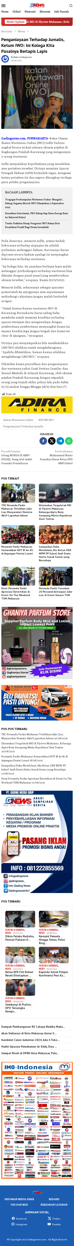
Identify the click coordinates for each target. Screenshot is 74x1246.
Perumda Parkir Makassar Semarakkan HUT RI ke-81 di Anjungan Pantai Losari (17, 550)
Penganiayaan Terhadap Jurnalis (23, 426)
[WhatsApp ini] (69, 441)
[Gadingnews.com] (37, 5)
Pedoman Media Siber (19, 1199)
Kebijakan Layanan (54, 1204)
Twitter (56, 1218)
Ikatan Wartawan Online (18, 419)
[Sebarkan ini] (43, 441)
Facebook (21, 1218)
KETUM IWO (46, 419)
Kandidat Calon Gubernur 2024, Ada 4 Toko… (30, 1040)
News (8, 933)
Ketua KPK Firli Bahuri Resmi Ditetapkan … (19, 973)
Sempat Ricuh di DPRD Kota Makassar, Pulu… (30, 1053)
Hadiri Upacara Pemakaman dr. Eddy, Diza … (29, 1046)
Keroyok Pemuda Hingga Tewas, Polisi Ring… (52, 940)
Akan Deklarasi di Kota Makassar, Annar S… (29, 1033)
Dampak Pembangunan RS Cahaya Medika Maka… (33, 1026)
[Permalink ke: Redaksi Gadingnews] (5, 58)
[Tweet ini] (52, 441)
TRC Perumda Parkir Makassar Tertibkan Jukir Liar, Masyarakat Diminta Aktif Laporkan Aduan (16, 510)
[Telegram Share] (60, 441)
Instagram (21, 1224)
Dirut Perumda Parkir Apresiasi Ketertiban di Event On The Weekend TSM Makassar (15, 593)
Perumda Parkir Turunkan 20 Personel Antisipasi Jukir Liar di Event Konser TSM (55, 592)
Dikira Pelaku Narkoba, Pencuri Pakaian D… (19, 938)
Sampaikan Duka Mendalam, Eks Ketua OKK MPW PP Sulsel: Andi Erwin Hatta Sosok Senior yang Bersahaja (55, 553)
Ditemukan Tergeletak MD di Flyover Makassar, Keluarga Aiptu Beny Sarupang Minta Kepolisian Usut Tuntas (55, 512)
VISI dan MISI (19, 1204)
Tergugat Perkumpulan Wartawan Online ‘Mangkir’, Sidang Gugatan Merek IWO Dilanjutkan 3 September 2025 (34, 203)
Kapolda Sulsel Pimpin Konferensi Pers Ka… (53, 973)
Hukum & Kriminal (15, 930)
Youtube (56, 1224)
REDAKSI (54, 1199)
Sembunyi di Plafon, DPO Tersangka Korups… (18, 1008)
